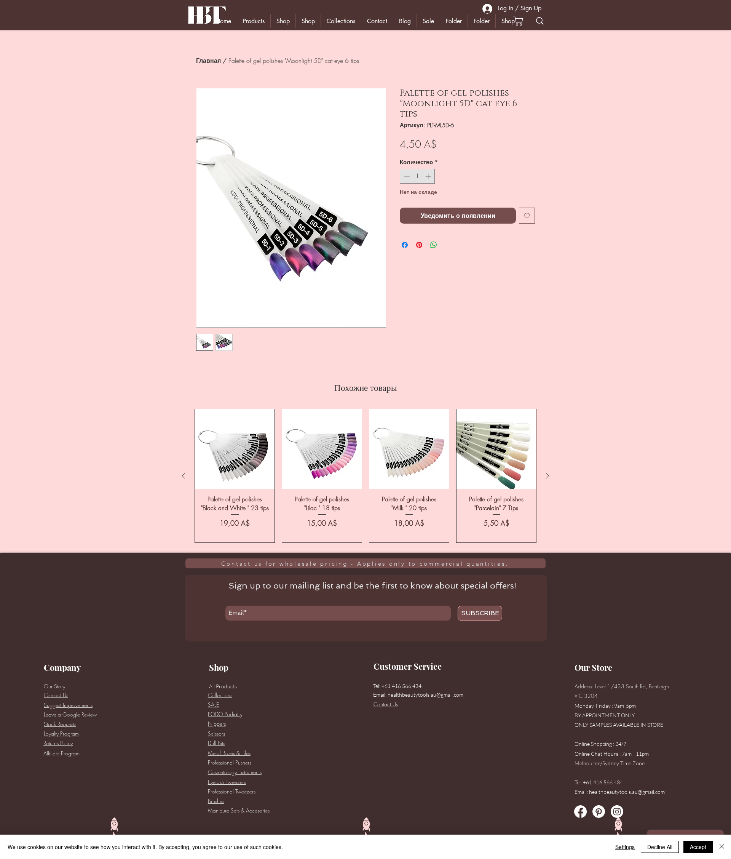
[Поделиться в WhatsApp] (433, 245)
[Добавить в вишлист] (527, 216)
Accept (698, 847)
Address (583, 686)
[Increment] (429, 176)
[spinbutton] (417, 176)
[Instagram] (617, 811)
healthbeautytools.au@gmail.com (425, 694)
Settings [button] (625, 847)
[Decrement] (406, 176)
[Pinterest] (598, 811)
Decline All (659, 847)
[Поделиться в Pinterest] (419, 245)
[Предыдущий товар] (183, 475)
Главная (208, 60)
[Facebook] (580, 811)
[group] (365, 475)
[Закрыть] (721, 847)
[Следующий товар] (547, 475)
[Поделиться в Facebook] (404, 245)
